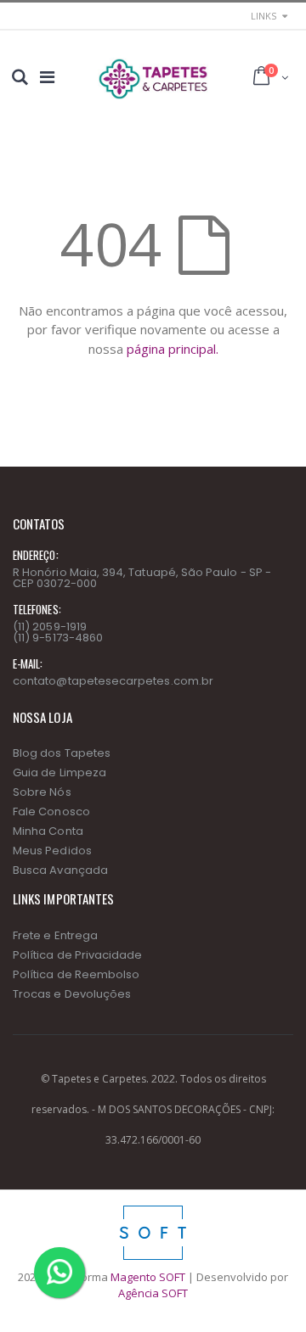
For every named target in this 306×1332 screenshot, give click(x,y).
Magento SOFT (147, 1276)
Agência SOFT (153, 1293)
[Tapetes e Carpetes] (152, 79)
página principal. (172, 348)
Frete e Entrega (55, 935)
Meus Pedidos (52, 850)
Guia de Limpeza (59, 772)
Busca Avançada (60, 870)
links (263, 15)
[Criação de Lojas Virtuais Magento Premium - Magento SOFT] (153, 1209)
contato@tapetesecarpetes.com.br (113, 681)
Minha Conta (48, 831)
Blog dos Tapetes (61, 753)
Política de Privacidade (78, 955)
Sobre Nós (42, 792)
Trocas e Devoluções (72, 994)
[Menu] (47, 76)
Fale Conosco (51, 811)
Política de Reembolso (76, 974)
